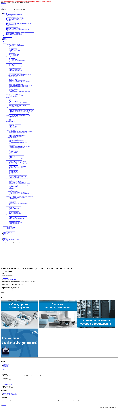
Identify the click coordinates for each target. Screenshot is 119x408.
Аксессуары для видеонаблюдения (17, 60)
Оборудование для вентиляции (16, 167)
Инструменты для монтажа (15, 180)
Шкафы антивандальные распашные (17, 192)
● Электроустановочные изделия (14, 34)
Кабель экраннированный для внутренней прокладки (21, 112)
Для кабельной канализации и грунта (17, 135)
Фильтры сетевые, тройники (15, 222)
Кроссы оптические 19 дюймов (16, 82)
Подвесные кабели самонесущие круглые (18, 132)
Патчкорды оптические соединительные (18, 86)
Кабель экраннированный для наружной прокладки (21, 110)
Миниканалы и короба (14, 138)
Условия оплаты (10, 229)
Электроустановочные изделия (13, 214)
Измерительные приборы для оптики (17, 182)
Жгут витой (11, 141)
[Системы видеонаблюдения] (58, 327)
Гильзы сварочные (13, 79)
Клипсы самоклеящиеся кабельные (17, 147)
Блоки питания (12, 202)
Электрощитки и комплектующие (17, 218)
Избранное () (4, 3)
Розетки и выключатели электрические (18, 216)
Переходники (12, 207)
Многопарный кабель (14, 116)
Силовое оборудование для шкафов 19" (18, 175)
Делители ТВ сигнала (14, 208)
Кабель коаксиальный (14, 211)
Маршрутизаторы (13, 48)
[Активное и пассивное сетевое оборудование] (96, 327)
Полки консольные (13, 172)
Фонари (11, 189)
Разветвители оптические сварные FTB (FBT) (19, 104)
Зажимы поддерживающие (15, 124)
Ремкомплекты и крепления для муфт (17, 80)
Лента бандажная (13, 127)
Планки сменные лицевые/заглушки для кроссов (20, 85)
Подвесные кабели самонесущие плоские (18, 134)
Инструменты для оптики (15, 181)
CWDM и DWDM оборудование (13, 94)
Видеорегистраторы (13, 59)
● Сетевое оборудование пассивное (14, 17)
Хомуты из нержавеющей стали (16, 155)
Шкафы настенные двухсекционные (17, 166)
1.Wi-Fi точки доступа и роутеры (16, 45)
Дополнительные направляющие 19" (17, 176)
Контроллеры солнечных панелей (17, 197)
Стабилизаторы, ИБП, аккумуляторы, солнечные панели (19, 196)
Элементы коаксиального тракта (13, 206)
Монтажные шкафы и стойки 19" (14, 160)
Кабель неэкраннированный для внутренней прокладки (22, 111)
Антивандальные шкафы (12, 191)
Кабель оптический (10, 130)
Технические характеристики (10, 279)
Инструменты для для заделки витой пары (19, 185)
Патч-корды (11, 65)
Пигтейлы (11, 90)
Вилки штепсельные (13, 224)
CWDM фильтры (13, 96)
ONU (10, 100)
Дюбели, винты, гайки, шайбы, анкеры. (18, 158)
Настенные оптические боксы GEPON (18, 102)
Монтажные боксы (13, 143)
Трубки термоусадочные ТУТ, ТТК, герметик (19, 81)
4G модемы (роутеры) (14, 54)
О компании (6, 38)
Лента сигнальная (13, 129)
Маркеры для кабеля (13, 151)
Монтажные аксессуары (11, 137)
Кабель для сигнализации (15, 117)
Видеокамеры (12, 58)
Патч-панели (12, 64)
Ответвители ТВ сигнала (15, 213)
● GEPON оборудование (12, 20)
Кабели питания (12, 217)
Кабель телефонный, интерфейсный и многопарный (18, 115)
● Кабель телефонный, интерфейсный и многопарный (19, 23)
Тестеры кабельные (13, 186)
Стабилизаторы (12, 201)
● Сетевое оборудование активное (14, 14)
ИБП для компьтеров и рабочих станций (18, 203)
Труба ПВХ (11, 150)
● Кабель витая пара (11, 22)
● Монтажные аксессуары (12, 27)
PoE (10, 51)
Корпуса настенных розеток (15, 70)
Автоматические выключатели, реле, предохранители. (21, 219)
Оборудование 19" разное (15, 162)
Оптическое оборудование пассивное (15, 75)
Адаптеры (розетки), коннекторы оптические (19, 91)
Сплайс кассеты (12, 78)
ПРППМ (11, 120)
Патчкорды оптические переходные (17, 87)
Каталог (5, 13)
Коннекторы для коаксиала (15, 209)
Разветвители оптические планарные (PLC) (19, 105)
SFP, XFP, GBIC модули (14, 50)
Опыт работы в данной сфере (10, 394)
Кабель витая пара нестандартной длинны (19, 114)
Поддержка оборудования (15, 168)
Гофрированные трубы (14, 148)
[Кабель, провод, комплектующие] (19, 327)
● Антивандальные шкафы (12, 30)
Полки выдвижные (13, 170)
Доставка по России (10, 228)
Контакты (5, 39)
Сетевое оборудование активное (13, 44)
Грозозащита (12, 53)
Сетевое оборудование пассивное (14, 63)
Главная (5, 41)
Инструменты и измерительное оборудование (17, 178)
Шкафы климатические (14, 194)
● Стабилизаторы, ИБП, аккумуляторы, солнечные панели (20, 32)
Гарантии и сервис (10, 231)
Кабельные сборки (13, 89)
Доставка (5, 366)
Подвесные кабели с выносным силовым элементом (21, 131)
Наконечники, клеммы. (14, 221)
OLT (10, 99)
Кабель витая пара (10, 107)
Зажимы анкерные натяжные (15, 122)
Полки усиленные (13, 171)
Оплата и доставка (7, 35)
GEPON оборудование (11, 97)
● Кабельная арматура (11, 24)
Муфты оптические (13, 76)
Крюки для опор (13, 126)
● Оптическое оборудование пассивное (15, 18)
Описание (5, 278)
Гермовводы (12, 145)
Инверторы (11, 204)
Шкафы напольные (13, 165)
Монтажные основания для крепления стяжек (19, 146)
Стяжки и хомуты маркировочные (17, 153)
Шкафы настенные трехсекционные (17, 161)
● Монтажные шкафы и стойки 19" (14, 28)
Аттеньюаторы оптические (15, 92)
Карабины (11, 125)
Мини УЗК (11, 188)
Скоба (10, 157)
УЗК (10, 187)
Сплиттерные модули (14, 106)
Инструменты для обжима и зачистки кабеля (19, 183)
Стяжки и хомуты (13, 152)
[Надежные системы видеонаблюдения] (19, 356)
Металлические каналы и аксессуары (17, 140)
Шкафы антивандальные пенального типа (19, 193)
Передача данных (13, 61)
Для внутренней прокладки (15, 136)
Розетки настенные (13, 71)
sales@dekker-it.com (7, 384)
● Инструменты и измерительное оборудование (17, 29)
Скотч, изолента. (13, 156)
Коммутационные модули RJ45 (16, 66)
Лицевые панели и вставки (15, 73)
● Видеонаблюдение (11, 15)
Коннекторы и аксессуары (15, 68)
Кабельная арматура (10, 121)
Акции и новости (7, 37)
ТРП (10, 119)
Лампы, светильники (14, 223)
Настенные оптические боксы (16, 84)
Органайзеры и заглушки (15, 173)
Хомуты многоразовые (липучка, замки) (18, 142)
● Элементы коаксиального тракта (14, 33)
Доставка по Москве (11, 227)
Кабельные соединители (14, 69)
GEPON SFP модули (13, 101)
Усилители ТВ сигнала (14, 212)
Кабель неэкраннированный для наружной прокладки (21, 109)
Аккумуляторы (12, 199)
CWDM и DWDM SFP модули (16, 95)
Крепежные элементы (14, 177)
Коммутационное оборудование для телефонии (20, 74)
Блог (4, 234)
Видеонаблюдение (10, 56)
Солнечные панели (13, 198)
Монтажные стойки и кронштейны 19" (18, 163)
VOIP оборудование (13, 55)
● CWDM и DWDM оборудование (14, 19)
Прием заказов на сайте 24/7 (10, 393)
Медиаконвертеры (13, 49)
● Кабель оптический (11, 25)
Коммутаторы (12, 46)
